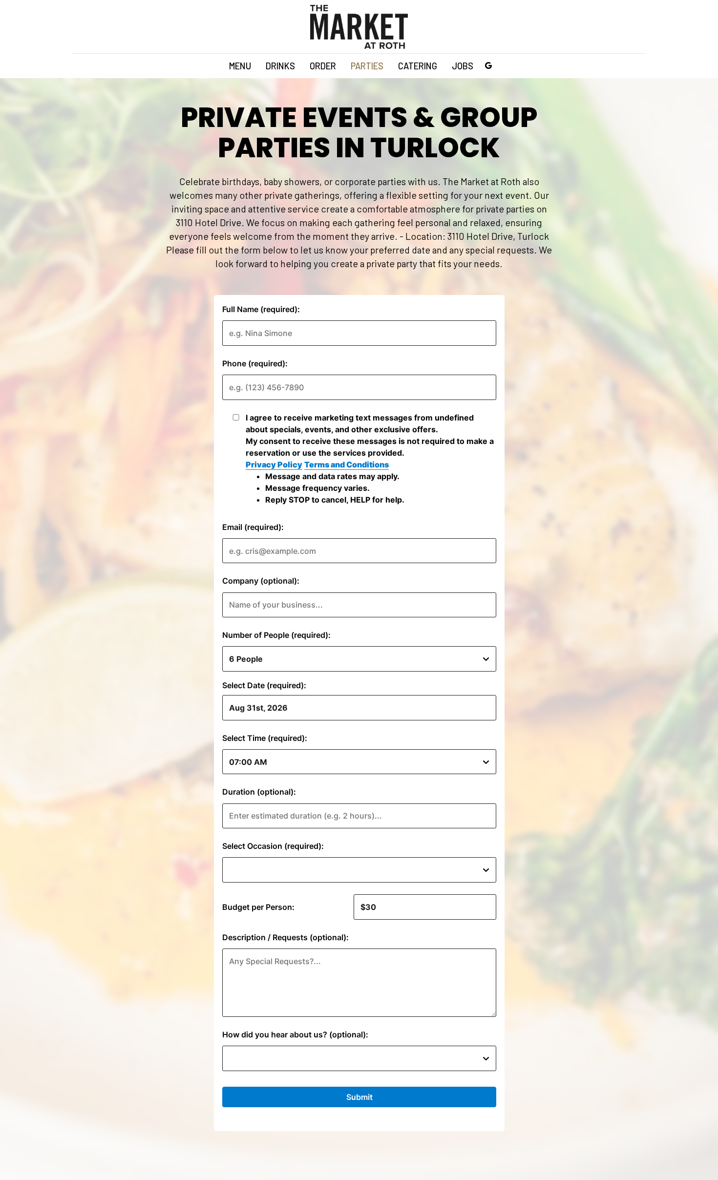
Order (323, 66)
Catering (417, 66)
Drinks (280, 66)
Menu (240, 66)
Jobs (462, 66)
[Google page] (488, 65)
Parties (367, 66)
